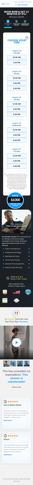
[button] (6, 363)
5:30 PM (16, 88)
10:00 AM (17, 57)
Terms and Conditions (19, 188)
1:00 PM (16, 63)
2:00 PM (16, 83)
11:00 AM (17, 78)
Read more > (8, 420)
